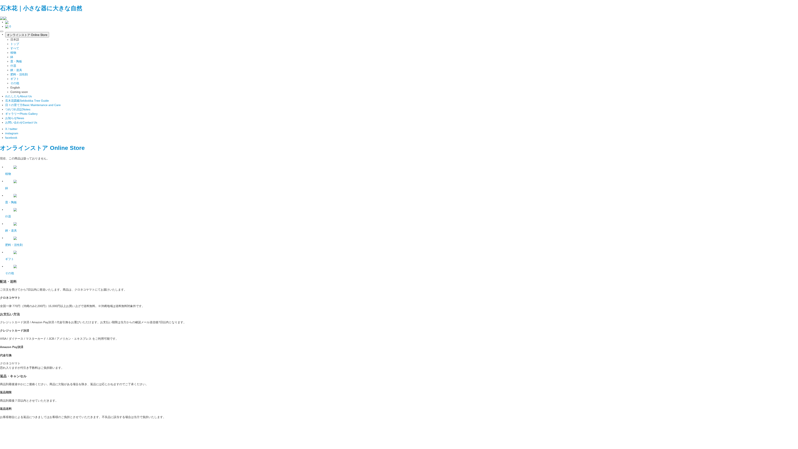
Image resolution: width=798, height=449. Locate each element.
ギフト (14, 78)
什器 (13, 65)
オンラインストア (24, 148)
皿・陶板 (16, 61)
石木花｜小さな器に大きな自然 (41, 8)
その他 (14, 83)
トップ (14, 44)
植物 (13, 52)
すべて (14, 48)
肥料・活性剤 (19, 74)
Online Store (67, 148)
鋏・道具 (16, 70)
